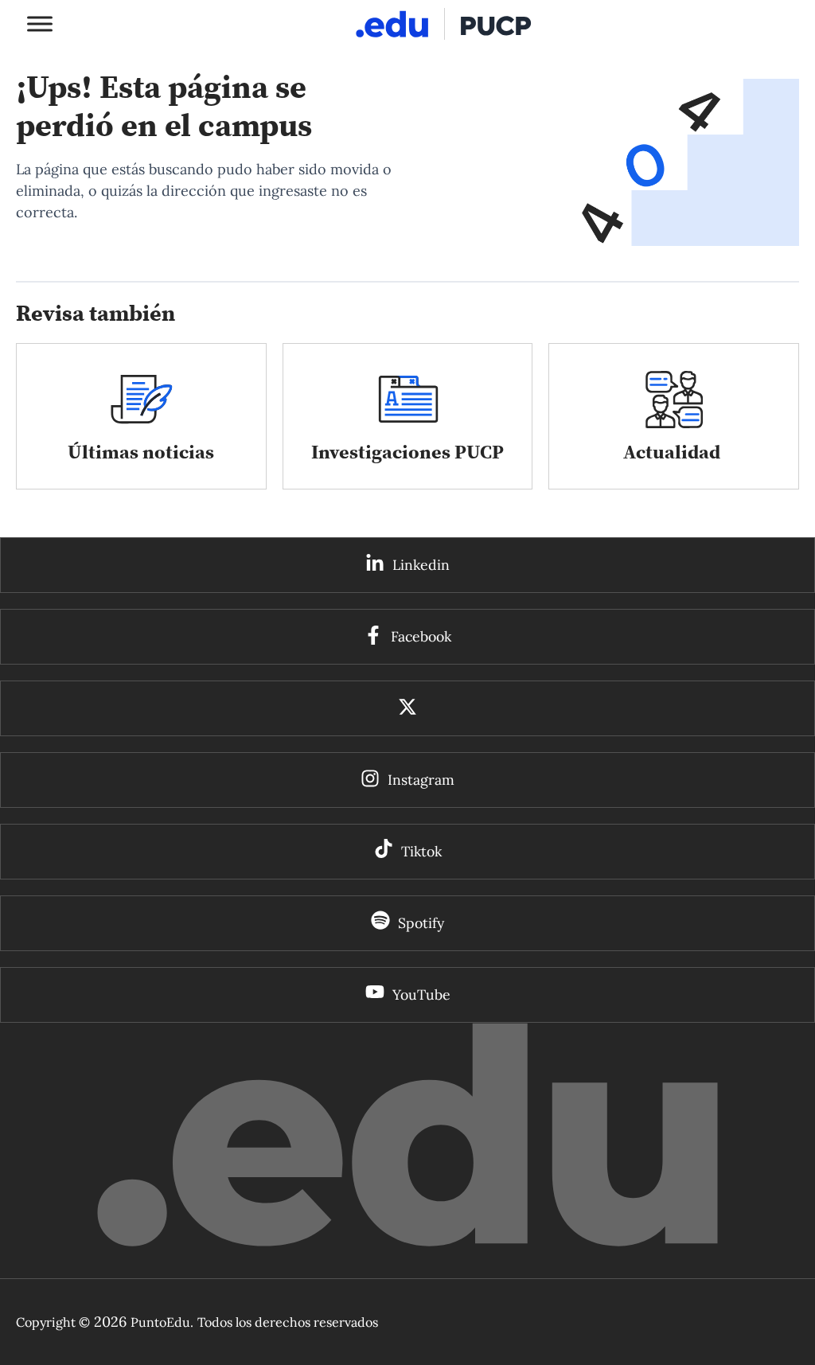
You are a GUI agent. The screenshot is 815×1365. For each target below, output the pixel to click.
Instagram (421, 779)
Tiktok (421, 851)
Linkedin (421, 565)
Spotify (421, 923)
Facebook (421, 636)
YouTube (421, 994)
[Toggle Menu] (40, 23)
